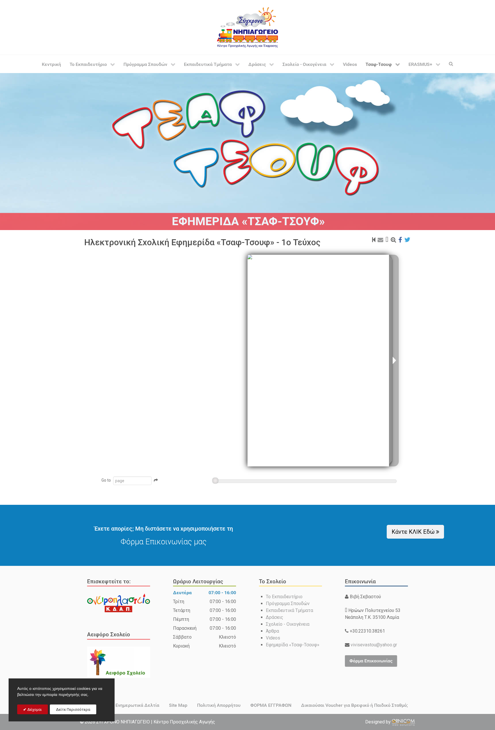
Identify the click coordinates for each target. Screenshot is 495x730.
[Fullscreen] (387, 240)
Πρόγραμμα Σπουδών (288, 603)
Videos (273, 638)
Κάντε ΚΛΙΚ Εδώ (414, 531)
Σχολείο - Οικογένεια (287, 624)
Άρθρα (272, 631)
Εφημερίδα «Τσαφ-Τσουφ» (292, 644)
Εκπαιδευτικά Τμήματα (289, 610)
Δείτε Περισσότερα (73, 709)
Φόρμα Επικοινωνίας (370, 661)
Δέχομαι (34, 709)
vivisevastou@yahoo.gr (373, 644)
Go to (106, 480)
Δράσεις (274, 617)
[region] (247, 151)
